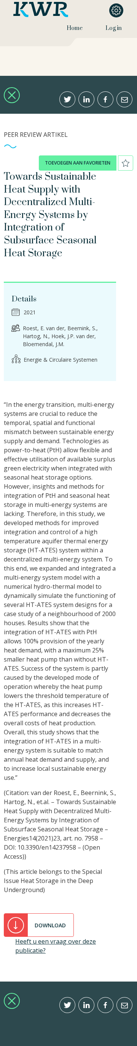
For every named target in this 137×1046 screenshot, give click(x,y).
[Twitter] (67, 99)
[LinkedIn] (86, 99)
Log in (113, 28)
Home (75, 28)
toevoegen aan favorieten (77, 163)
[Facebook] (105, 99)
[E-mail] (124, 99)
